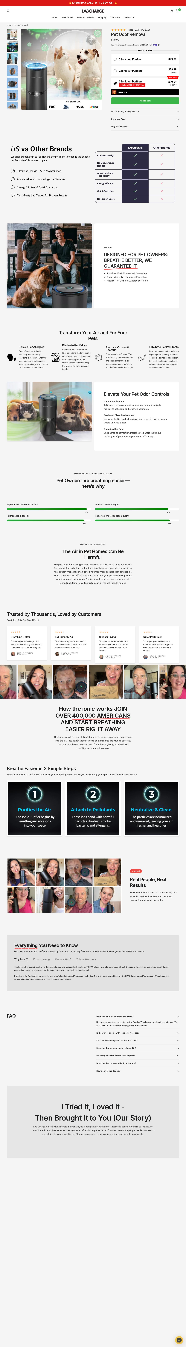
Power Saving (41, 959)
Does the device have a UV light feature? (116, 1063)
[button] (145, 59)
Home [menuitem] (54, 17)
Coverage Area (118, 119)
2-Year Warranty (86, 959)
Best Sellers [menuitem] (67, 17)
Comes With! (63, 959)
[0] (177, 11)
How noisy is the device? (108, 1071)
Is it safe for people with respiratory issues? (117, 1033)
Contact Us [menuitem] (129, 17)
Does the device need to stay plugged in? (116, 1048)
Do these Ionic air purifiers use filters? (114, 1017)
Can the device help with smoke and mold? (117, 1040)
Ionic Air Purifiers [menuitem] (85, 17)
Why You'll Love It (119, 126)
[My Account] (172, 11)
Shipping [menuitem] (102, 17)
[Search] (9, 11)
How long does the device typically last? (115, 1056)
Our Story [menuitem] (115, 17)
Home (9, 25)
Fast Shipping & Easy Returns (125, 111)
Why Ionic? (21, 959)
